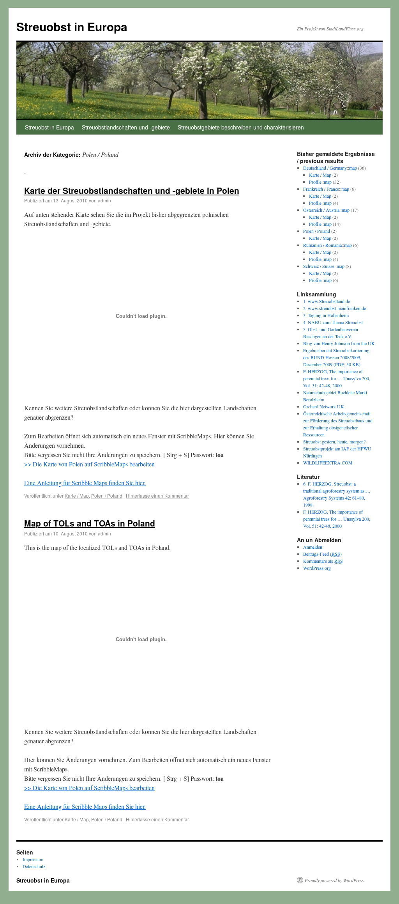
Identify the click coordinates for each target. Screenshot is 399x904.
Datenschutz (34, 866)
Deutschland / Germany (325, 168)
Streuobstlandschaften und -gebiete (126, 127)
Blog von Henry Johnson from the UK (339, 343)
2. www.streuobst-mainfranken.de (334, 308)
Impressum (33, 859)
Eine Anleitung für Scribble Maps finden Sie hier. (85, 483)
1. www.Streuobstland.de (326, 301)
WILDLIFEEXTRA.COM (328, 462)
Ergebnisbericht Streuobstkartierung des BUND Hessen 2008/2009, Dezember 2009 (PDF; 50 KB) (336, 357)
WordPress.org (317, 568)
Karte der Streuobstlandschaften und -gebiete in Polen (131, 190)
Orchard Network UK (323, 406)
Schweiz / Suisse (318, 266)
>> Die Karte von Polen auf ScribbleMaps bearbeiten (89, 464)
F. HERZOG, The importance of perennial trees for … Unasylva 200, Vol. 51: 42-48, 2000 (336, 378)
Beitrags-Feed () (322, 554)
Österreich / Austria (321, 210)
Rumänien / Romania (322, 245)
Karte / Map (77, 495)
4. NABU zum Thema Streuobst (333, 322)
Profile (315, 182)
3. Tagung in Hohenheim (326, 315)
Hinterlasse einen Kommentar (157, 495)
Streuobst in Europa (71, 26)
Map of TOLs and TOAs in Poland (89, 523)
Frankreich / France (321, 189)
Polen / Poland (106, 495)
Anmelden (312, 547)
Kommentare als (323, 561)
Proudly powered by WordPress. (335, 880)
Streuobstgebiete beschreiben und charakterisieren (241, 127)
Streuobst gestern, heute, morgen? (334, 441)
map (353, 168)
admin (104, 200)
